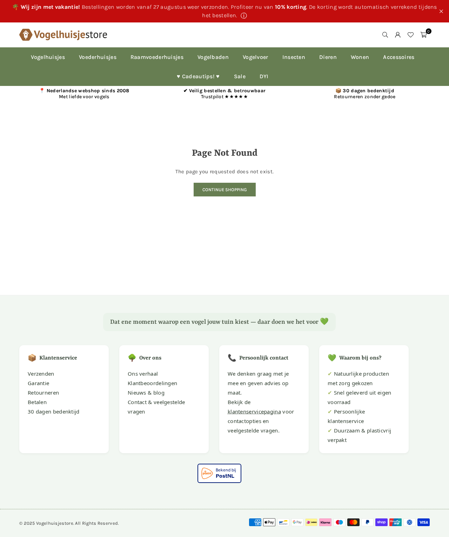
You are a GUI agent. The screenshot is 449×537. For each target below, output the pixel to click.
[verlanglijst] (410, 34)
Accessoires (398, 57)
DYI (264, 76)
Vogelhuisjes (48, 57)
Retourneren (43, 392)
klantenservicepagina (254, 411)
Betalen (37, 401)
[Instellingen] (397, 34)
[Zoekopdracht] (385, 34)
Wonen (360, 57)
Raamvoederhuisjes (156, 57)
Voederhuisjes (97, 57)
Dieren (328, 57)
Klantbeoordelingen (152, 383)
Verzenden (41, 373)
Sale (240, 76)
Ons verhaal (143, 373)
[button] (423, 34)
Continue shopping (224, 189)
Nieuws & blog (146, 392)
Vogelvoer (255, 57)
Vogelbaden (213, 57)
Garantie (38, 383)
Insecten (293, 57)
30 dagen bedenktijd (54, 411)
